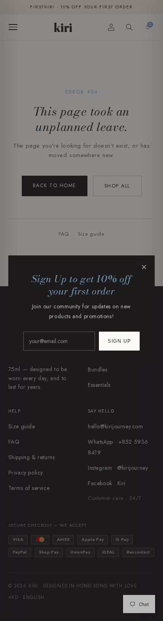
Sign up (119, 341)
